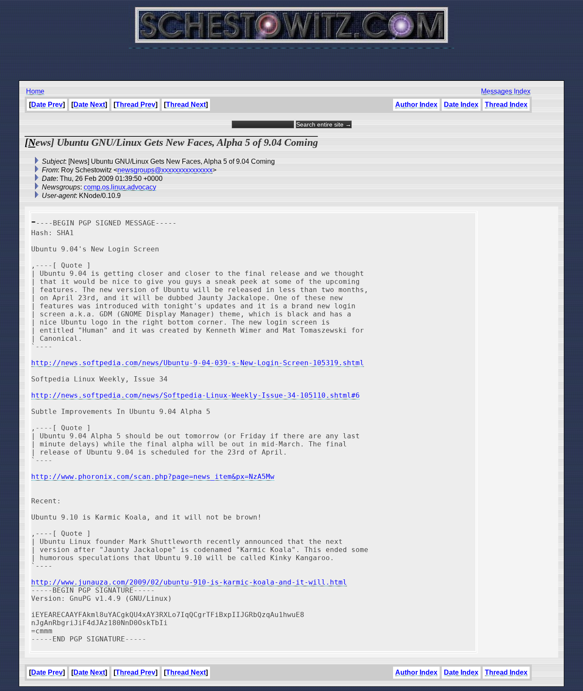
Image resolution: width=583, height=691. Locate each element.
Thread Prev (135, 104)
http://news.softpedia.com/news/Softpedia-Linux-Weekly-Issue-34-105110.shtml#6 (195, 395)
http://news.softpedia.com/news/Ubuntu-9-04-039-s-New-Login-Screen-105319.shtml (197, 363)
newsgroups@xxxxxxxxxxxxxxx (165, 170)
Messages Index (506, 91)
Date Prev (47, 104)
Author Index (416, 104)
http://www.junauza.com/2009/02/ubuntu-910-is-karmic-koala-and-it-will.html (189, 582)
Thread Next (186, 104)
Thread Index (506, 104)
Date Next (89, 104)
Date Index (461, 104)
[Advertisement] (291, 60)
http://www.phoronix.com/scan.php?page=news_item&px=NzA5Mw (152, 476)
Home (35, 91)
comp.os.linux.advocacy (120, 187)
